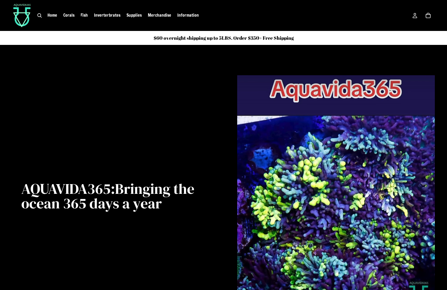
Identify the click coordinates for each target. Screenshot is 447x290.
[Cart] (428, 15)
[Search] (39, 15)
